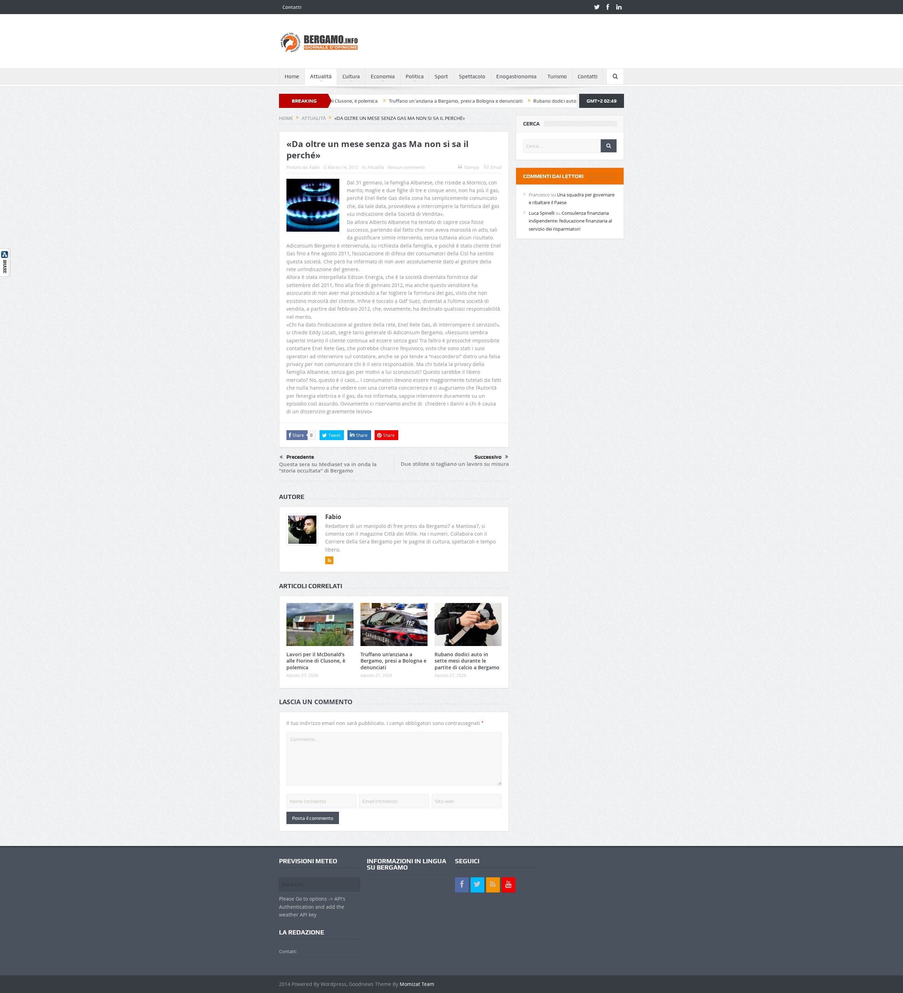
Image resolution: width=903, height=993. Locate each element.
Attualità (321, 76)
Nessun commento (406, 167)
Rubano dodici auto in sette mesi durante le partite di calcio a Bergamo (569, 101)
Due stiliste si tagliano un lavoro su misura (455, 464)
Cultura (351, 76)
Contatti (292, 7)
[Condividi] (5, 261)
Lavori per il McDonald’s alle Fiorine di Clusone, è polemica (315, 660)
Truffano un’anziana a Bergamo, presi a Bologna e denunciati (414, 101)
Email (496, 167)
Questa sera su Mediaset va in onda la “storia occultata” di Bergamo (328, 467)
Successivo (488, 457)
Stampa (471, 167)
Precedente (300, 457)
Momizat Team (417, 984)
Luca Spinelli (541, 213)
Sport (441, 76)
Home (292, 76)
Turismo (557, 76)
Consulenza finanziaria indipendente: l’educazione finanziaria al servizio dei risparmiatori (570, 221)
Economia (383, 76)
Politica (415, 76)
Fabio (314, 167)
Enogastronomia (516, 76)
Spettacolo (472, 76)
